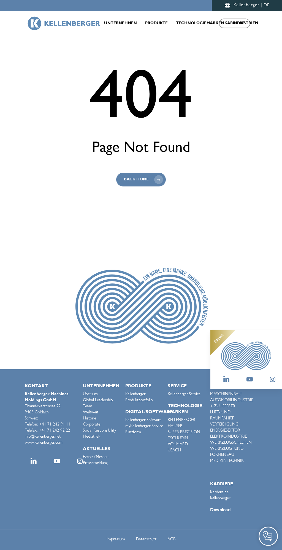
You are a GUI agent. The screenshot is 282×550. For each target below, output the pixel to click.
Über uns (90, 394)
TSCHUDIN (178, 439)
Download (220, 510)
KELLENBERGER (181, 420)
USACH (174, 451)
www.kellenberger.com (44, 443)
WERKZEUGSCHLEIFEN (231, 443)
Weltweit (90, 413)
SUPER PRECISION (184, 432)
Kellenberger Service (184, 394)
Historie (89, 419)
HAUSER (175, 426)
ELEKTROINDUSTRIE (228, 437)
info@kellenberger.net (43, 437)
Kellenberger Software (143, 420)
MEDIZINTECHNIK (227, 461)
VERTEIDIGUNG (224, 425)
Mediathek (91, 437)
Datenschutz (146, 540)
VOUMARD (178, 445)
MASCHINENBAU (225, 394)
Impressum (116, 540)
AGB (171, 540)
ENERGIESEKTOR (225, 431)
